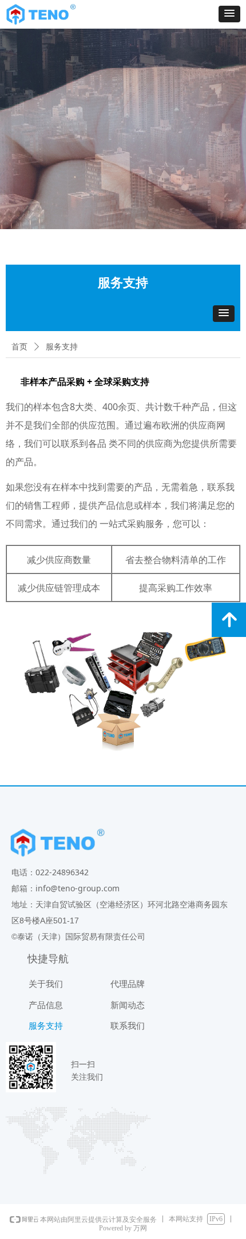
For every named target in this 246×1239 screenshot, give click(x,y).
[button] (229, 14)
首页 (19, 347)
